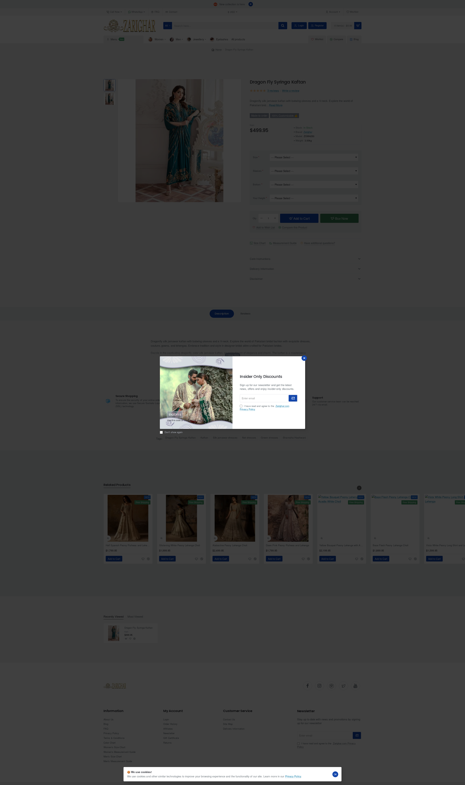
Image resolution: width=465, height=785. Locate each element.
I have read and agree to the (264, 407)
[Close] (304, 358)
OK (335, 774)
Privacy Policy (293, 776)
